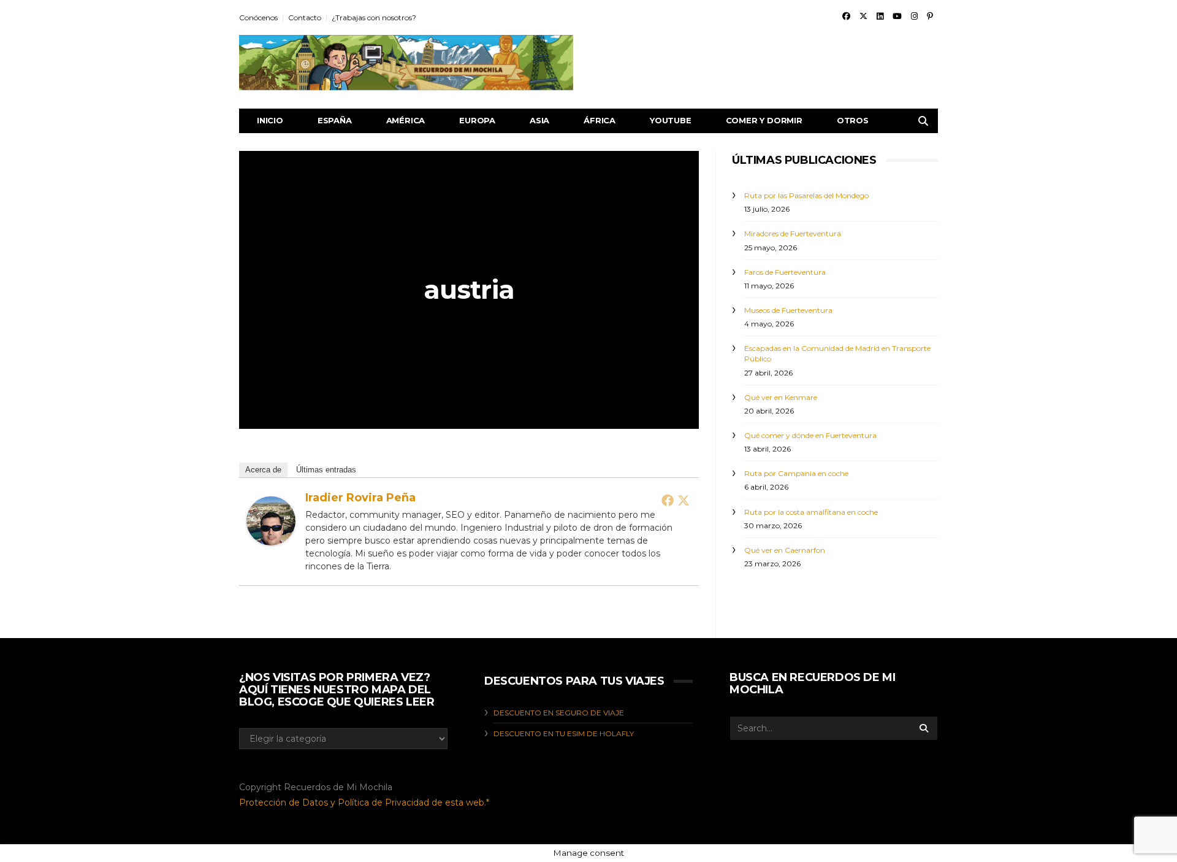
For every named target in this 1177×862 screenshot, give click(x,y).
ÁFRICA (599, 120)
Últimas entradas (326, 469)
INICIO (270, 120)
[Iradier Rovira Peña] (270, 520)
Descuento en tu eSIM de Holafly (563, 733)
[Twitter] (863, 16)
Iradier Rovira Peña (360, 497)
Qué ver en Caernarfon (784, 550)
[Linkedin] (880, 16)
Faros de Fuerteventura (785, 272)
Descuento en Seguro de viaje (558, 712)
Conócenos (258, 17)
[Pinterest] (930, 16)
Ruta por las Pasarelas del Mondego (806, 195)
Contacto (304, 17)
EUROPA (477, 120)
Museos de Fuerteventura (788, 310)
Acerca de (263, 469)
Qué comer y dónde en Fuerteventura (810, 435)
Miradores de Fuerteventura (792, 233)
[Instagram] (914, 16)
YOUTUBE (670, 120)
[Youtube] (897, 16)
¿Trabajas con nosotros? (374, 17)
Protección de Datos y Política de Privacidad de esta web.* (364, 802)
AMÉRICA (405, 120)
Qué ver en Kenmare (780, 397)
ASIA (539, 120)
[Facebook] (846, 16)
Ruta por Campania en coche (796, 473)
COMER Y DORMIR (764, 120)
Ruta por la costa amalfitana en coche (811, 512)
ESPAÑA (335, 120)
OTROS (853, 120)
